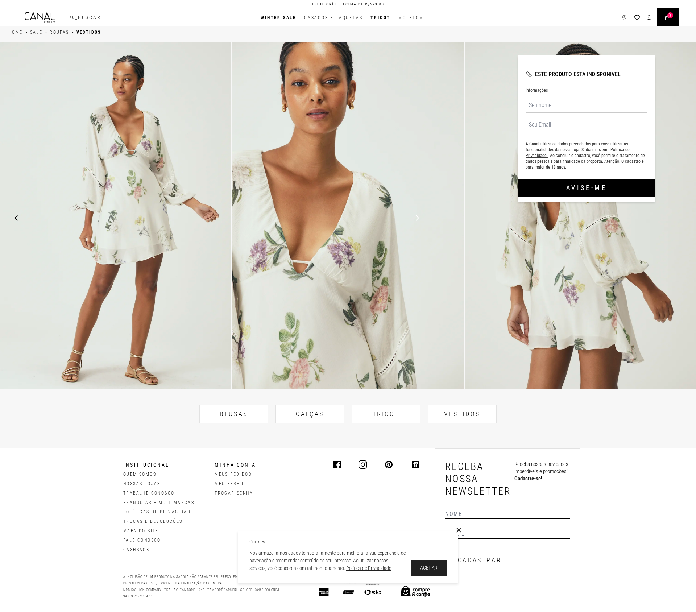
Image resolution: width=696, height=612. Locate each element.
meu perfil (230, 483)
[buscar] (72, 17)
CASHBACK (136, 549)
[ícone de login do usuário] (649, 17)
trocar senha (234, 493)
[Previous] (18, 218)
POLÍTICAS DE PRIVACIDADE (158, 511)
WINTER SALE (278, 17)
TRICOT (380, 17)
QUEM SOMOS (139, 474)
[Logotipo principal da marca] (40, 17)
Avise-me (586, 187)
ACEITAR (429, 568)
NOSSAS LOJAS (142, 483)
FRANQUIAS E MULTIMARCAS (158, 502)
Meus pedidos (233, 474)
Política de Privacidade (368, 568)
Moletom (411, 17)
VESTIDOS (462, 414)
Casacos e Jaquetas (333, 17)
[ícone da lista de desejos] (637, 17)
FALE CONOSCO (142, 540)
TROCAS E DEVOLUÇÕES (153, 521)
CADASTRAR (479, 560)
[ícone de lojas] (624, 17)
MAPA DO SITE (141, 530)
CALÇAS (310, 414)
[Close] (459, 530)
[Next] (546, 218)
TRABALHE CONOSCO (148, 493)
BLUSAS (234, 414)
